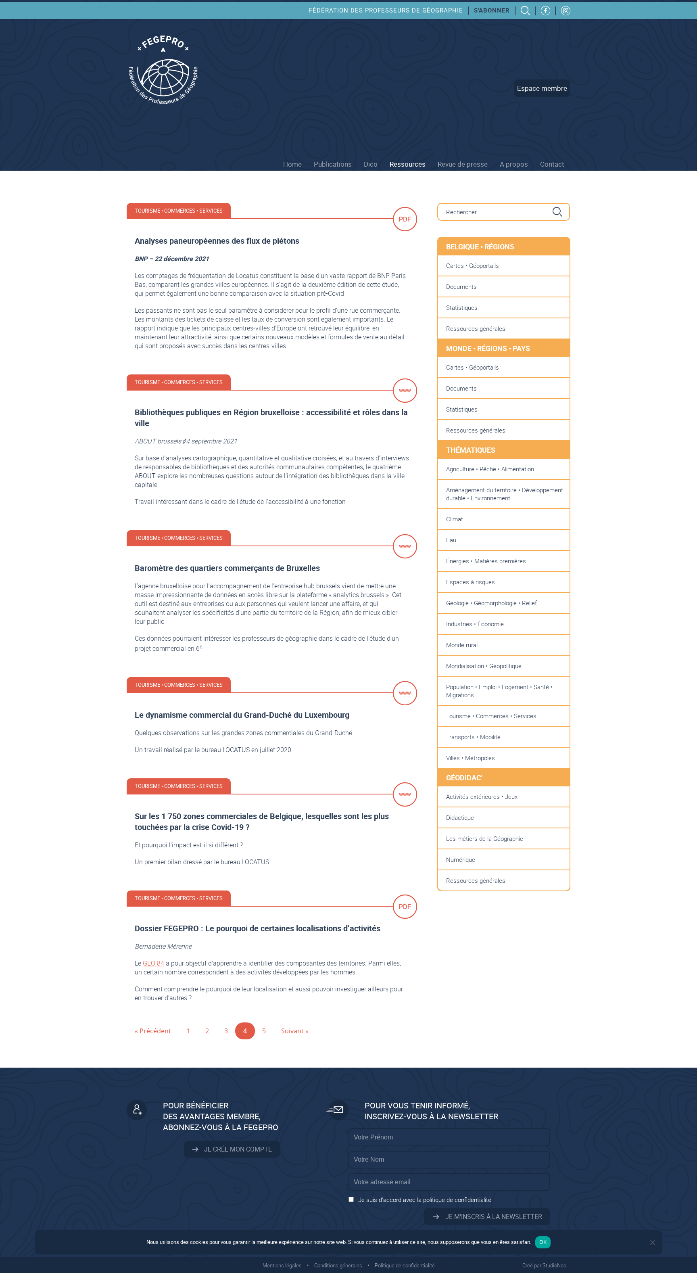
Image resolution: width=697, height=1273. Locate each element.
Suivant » (295, 1030)
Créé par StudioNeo (544, 1265)
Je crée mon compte (237, 1149)
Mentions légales (282, 1265)
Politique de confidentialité (405, 1265)
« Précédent (153, 1030)
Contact (552, 164)
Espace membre (542, 88)
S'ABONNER (492, 10)
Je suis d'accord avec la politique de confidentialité (424, 1200)
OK (543, 1242)
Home (292, 164)
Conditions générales (338, 1265)
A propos (514, 164)
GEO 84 (153, 963)
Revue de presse (463, 164)
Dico (371, 164)
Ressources (408, 164)
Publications (333, 164)
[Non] (652, 1242)
